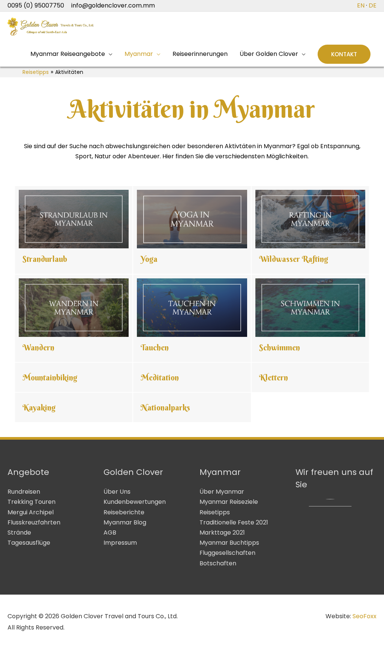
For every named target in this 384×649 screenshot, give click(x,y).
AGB (110, 532)
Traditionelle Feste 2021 (234, 522)
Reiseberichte (124, 512)
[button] (344, 54)
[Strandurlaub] (73, 230)
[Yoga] (191, 230)
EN (360, 5)
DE (372, 5)
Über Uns (117, 491)
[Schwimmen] (310, 318)
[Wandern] (73, 318)
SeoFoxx (364, 616)
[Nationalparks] (191, 407)
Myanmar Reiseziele (229, 501)
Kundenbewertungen (135, 501)
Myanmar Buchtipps (229, 542)
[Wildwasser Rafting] (310, 230)
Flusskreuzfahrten (34, 522)
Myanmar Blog (125, 522)
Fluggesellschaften (227, 552)
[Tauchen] (191, 318)
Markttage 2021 (222, 532)
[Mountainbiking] (73, 377)
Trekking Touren (32, 501)
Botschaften (218, 563)
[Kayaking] (73, 407)
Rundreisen (24, 491)
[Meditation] (191, 377)
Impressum (120, 542)
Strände (19, 532)
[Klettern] (310, 377)
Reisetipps (35, 72)
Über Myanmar (222, 491)
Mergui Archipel (31, 512)
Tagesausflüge (29, 542)
